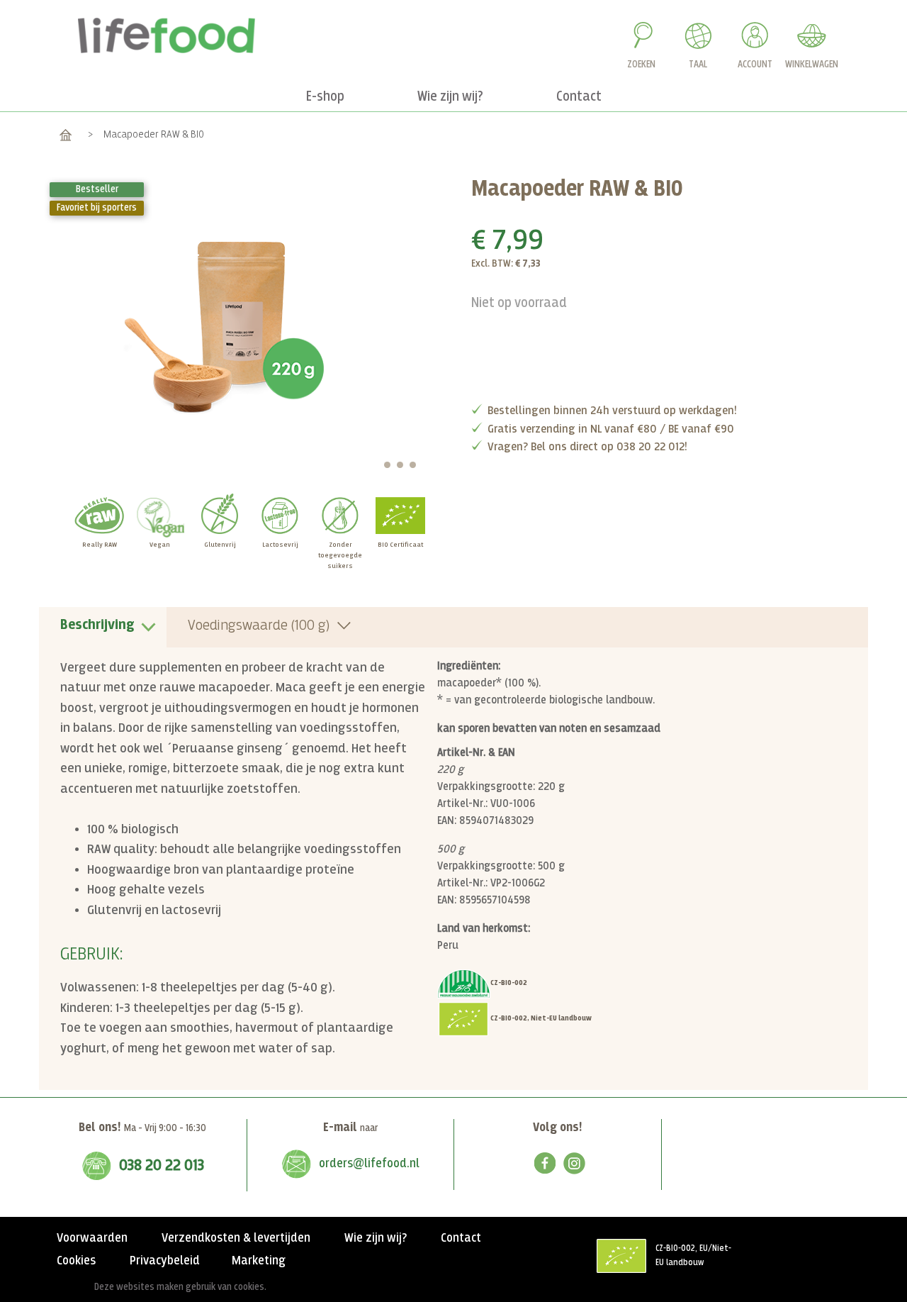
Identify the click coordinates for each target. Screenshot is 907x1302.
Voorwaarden (92, 1238)
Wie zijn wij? (375, 1238)
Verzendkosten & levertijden (236, 1238)
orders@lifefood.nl (369, 1163)
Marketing (259, 1260)
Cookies (76, 1260)
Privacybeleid (165, 1260)
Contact (461, 1238)
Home (65, 134)
